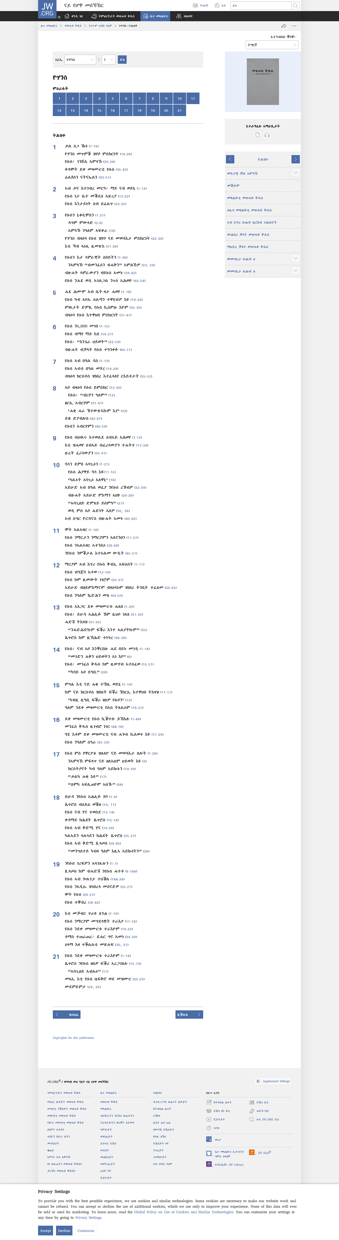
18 (139, 110)
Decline (64, 1230)
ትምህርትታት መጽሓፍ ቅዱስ (63, 1092)
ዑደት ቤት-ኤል (162, 1122)
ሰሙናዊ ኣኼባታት (163, 1129)
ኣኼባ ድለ (258, 1103)
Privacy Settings (88, 1217)
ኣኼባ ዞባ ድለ (218, 1111)
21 (180, 110)
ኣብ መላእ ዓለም (162, 1163)
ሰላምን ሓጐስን (55, 1129)
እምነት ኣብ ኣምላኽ (58, 1157)
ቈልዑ (50, 1150)
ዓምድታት (106, 1129)
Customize (85, 1230)
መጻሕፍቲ (105, 1108)
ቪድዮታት (106, 1177)
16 (113, 110)
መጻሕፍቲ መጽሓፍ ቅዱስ (245, 198)
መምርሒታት (107, 1163)
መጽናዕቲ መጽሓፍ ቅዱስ (61, 1115)
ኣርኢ (59, 59)
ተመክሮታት (160, 1157)
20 (166, 110)
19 (153, 110)
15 (99, 110)
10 (180, 98)
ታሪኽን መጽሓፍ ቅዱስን (61, 1170)
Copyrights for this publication (73, 1037)
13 (73, 110)
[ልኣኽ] (284, 25)
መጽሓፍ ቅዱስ (73, 25)
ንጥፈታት (158, 1150)
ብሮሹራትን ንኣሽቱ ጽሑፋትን (117, 1115)
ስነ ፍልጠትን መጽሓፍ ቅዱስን (64, 1163)
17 (126, 110)
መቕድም (233, 185)
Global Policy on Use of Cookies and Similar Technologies (183, 1212)
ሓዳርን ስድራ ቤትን (58, 1136)
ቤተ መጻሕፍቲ (49, 25)
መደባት (104, 1150)
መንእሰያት (53, 1143)
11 (193, 98)
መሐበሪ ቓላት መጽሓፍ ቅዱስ (248, 234)
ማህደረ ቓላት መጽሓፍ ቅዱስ (247, 247)
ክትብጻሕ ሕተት (162, 1108)
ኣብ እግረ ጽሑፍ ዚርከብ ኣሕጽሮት (252, 222)
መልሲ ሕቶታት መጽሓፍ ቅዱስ (65, 1101)
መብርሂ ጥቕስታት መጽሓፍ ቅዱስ (66, 1108)
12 (59, 110)
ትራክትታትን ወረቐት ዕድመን (117, 1122)
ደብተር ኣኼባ (108, 1143)
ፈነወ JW (105, 1170)
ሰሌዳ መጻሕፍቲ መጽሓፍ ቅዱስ (249, 210)
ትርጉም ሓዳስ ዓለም (100, 25)
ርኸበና (156, 1115)
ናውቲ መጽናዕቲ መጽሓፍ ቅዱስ (65, 1122)
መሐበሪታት (106, 1157)
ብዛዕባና (157, 1092)
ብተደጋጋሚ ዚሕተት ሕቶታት (170, 1101)
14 (86, 110)
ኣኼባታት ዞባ (160, 1143)
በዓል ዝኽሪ (159, 1136)
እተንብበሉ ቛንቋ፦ (284, 37)
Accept (45, 1230)
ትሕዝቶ (263, 159)
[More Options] (294, 25)
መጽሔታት (106, 1136)
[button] (113, 16)
